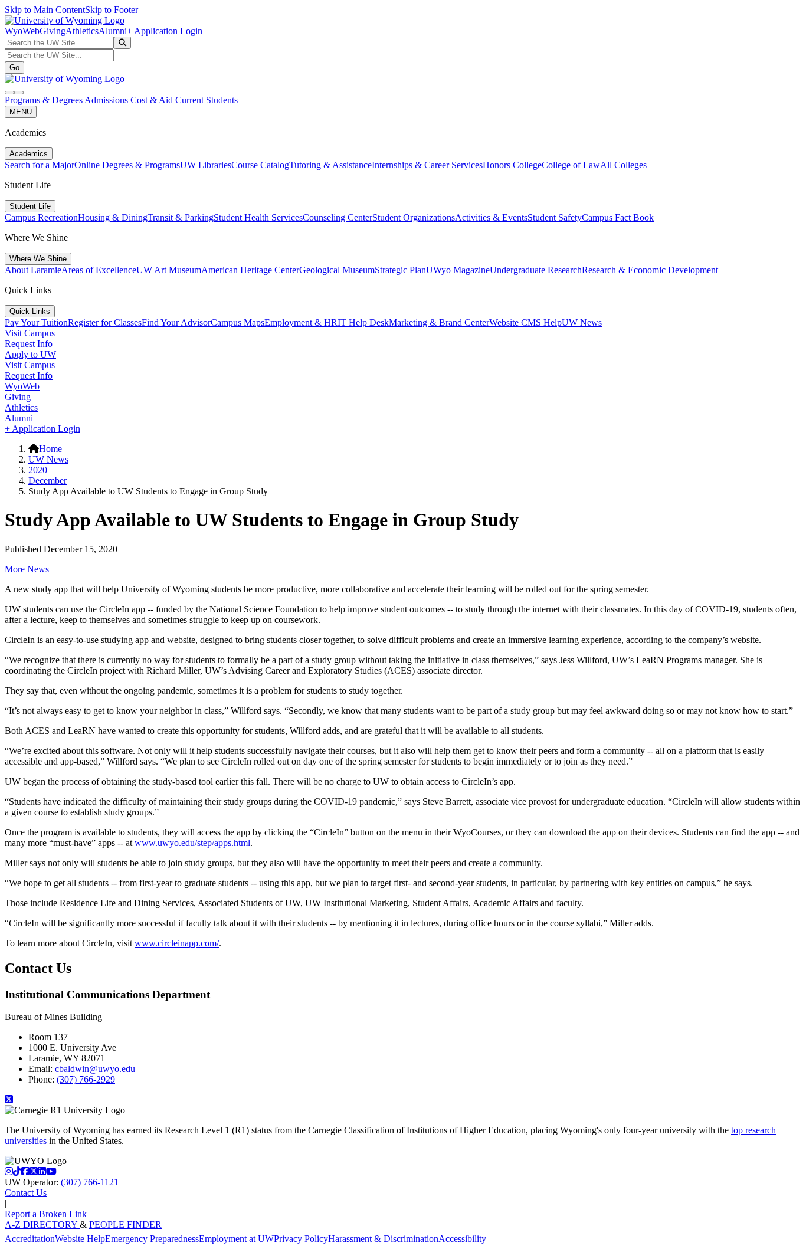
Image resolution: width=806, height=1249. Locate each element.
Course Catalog (260, 165)
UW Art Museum (168, 270)
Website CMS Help (525, 322)
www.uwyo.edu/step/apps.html (192, 843)
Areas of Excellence (98, 270)
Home (50, 449)
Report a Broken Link (46, 1214)
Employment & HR (301, 322)
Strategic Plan (400, 270)
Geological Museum (337, 270)
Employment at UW (236, 1239)
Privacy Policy (301, 1239)
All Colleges (623, 165)
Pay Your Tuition (36, 322)
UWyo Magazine (458, 270)
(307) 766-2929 (86, 1079)
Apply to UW (30, 354)
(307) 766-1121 (90, 1182)
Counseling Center (337, 217)
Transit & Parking (181, 217)
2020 (37, 470)
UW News (582, 322)
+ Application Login (164, 31)
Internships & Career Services (427, 165)
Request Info (29, 344)
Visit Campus (30, 333)
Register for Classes (105, 322)
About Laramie (33, 270)
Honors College (512, 165)
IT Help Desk (363, 322)
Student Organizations (413, 217)
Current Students (206, 100)
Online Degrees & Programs (127, 165)
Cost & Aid (152, 100)
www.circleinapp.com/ (177, 943)
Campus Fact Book (618, 217)
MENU (20, 111)
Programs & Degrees (44, 100)
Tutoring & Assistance (330, 165)
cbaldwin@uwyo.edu (95, 1069)
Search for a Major (39, 165)
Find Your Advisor (176, 322)
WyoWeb (22, 31)
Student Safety (554, 217)
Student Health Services (258, 217)
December (47, 481)
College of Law (571, 165)
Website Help (80, 1239)
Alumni (113, 31)
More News (27, 569)
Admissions (107, 100)
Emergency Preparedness (152, 1239)
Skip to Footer (111, 10)
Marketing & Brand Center (439, 322)
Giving (52, 31)
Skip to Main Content (45, 10)
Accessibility (462, 1239)
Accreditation (30, 1239)
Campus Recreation (41, 217)
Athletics (82, 31)
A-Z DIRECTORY (42, 1225)
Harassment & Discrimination (383, 1239)
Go (14, 67)
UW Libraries (205, 165)
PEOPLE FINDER (125, 1225)
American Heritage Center (250, 270)
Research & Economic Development (650, 270)
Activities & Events (491, 217)
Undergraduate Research (536, 270)
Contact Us (26, 1193)
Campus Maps (237, 322)
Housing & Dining (113, 217)
